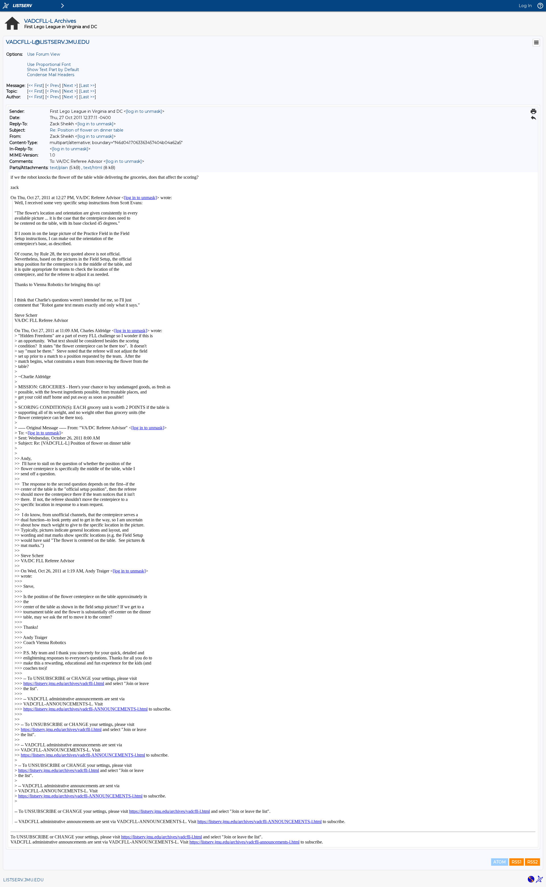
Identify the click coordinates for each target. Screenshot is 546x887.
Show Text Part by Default (53, 69)
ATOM (499, 862)
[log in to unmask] (144, 111)
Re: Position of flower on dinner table (86, 130)
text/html (92, 167)
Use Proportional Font (49, 64)
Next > (69, 85)
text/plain (59, 167)
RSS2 (532, 862)
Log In (525, 5)
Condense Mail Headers (50, 74)
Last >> (87, 85)
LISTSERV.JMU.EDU (23, 879)
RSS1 (517, 862)
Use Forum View (43, 54)
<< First (35, 85)
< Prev (53, 85)
